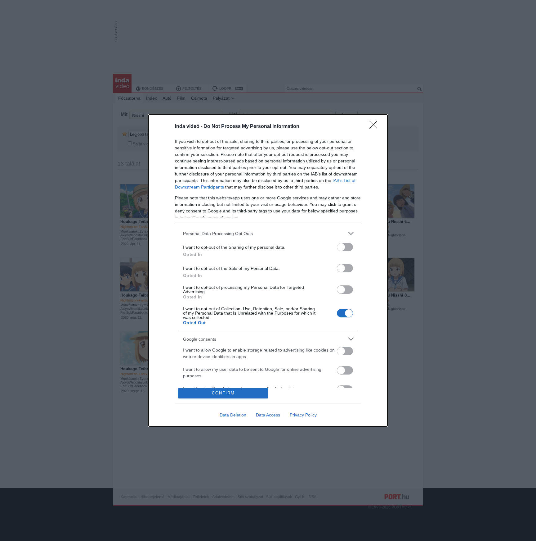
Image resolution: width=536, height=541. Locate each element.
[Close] (375, 127)
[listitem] (268, 233)
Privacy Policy (303, 414)
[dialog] (268, 270)
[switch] (345, 247)
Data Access (268, 414)
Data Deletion (233, 414)
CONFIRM (223, 393)
